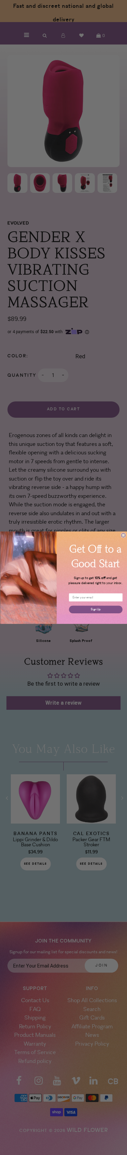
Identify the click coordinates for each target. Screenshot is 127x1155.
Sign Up (96, 609)
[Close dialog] (123, 535)
